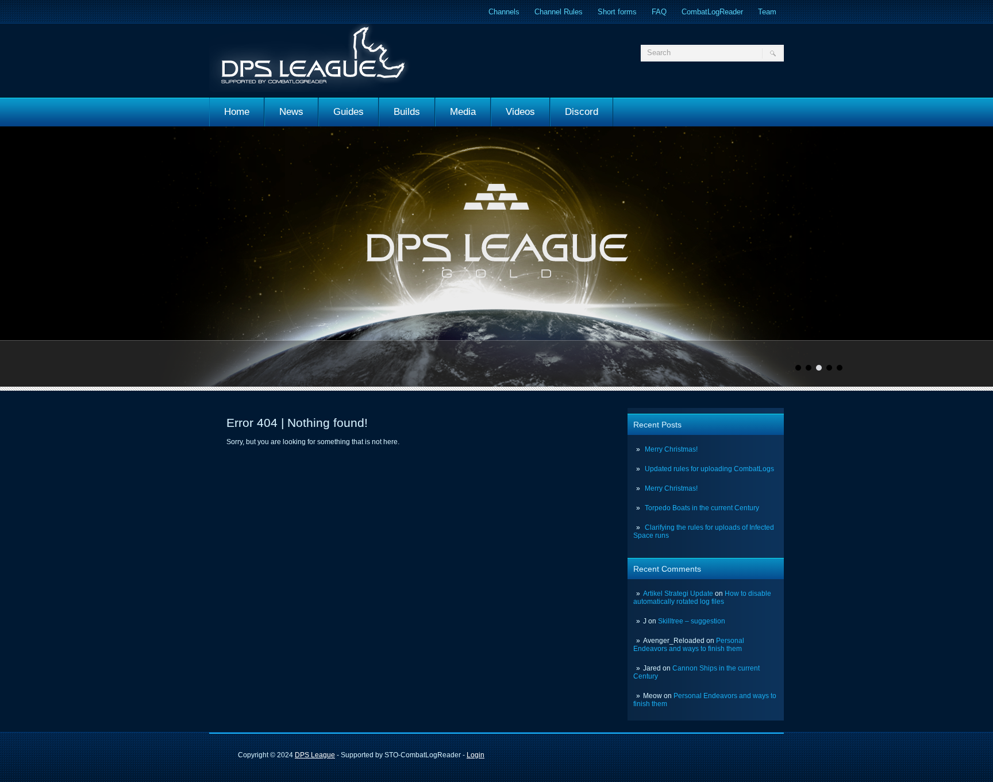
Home (236, 111)
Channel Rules (558, 11)
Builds (407, 111)
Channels (503, 11)
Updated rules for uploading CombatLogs (709, 469)
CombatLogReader (712, 11)
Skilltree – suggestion (691, 621)
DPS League (315, 755)
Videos (520, 111)
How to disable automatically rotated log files (702, 598)
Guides (348, 111)
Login (475, 755)
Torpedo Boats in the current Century (702, 508)
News (291, 111)
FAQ (659, 11)
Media (463, 111)
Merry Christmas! (671, 449)
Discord (581, 111)
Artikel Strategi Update (678, 594)
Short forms (617, 11)
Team (767, 11)
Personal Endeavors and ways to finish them (688, 645)
